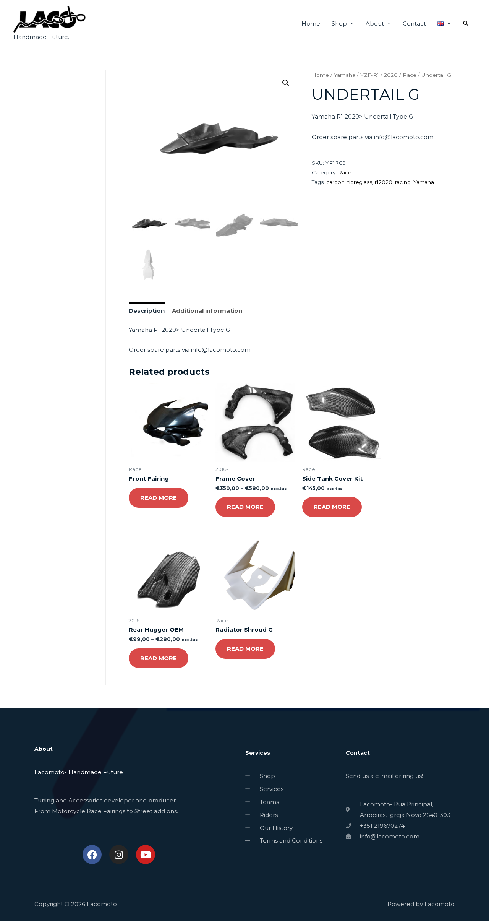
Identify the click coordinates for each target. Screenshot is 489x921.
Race (409, 75)
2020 (391, 75)
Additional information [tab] (207, 310)
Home (310, 23)
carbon (335, 182)
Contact (414, 23)
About (375, 23)
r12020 (383, 182)
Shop (339, 23)
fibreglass (359, 182)
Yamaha (344, 75)
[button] (286, 83)
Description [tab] (147, 310)
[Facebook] (92, 854)
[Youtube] (145, 854)
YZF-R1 (369, 75)
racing (403, 182)
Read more (158, 497)
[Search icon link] (466, 24)
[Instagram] (118, 854)
